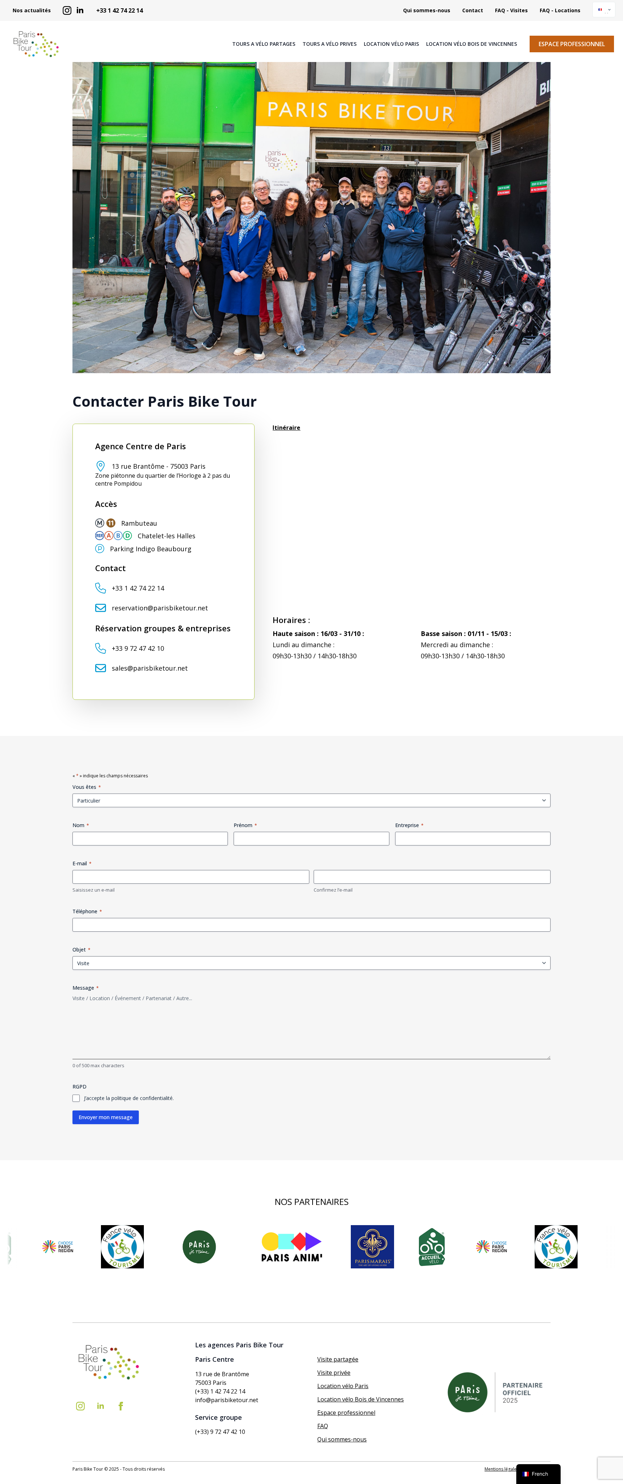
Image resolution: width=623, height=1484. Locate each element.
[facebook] (121, 1406)
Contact (472, 10)
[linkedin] (80, 10)
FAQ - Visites (511, 10)
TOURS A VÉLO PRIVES (329, 44)
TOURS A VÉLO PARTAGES (263, 44)
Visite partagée (337, 1359)
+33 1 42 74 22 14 (119, 10)
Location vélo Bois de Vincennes (360, 1399)
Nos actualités (32, 10)
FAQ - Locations (560, 10)
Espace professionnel (346, 1413)
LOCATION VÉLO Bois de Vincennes (471, 44)
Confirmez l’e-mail (333, 890)
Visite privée (333, 1373)
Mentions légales (502, 1469)
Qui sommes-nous (426, 10)
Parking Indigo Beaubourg (150, 549)
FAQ (322, 1426)
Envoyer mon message (106, 1117)
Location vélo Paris (342, 1386)
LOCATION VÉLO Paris (391, 44)
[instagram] (67, 10)
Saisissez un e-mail (93, 890)
